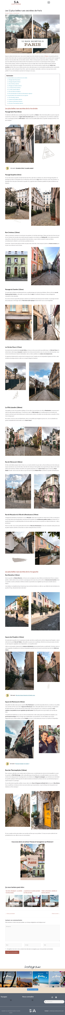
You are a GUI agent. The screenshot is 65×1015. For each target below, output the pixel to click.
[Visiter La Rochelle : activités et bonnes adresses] (50, 900)
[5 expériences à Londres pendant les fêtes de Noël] (32, 900)
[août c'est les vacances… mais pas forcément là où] (8, 979)
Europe (7, 13)
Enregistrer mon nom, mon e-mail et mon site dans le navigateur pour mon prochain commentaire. (30, 949)
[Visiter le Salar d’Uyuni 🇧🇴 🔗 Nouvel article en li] (24, 979)
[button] (49, 2)
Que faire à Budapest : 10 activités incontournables (14, 891)
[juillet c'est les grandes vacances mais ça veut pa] (41, 979)
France (10, 13)
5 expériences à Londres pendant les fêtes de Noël (32, 891)
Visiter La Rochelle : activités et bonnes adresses (49, 891)
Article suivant (56, 913)
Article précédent (10, 913)
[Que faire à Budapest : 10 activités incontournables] (14, 900)
